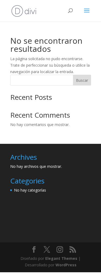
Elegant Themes (61, 258)
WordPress (65, 264)
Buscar (82, 80)
